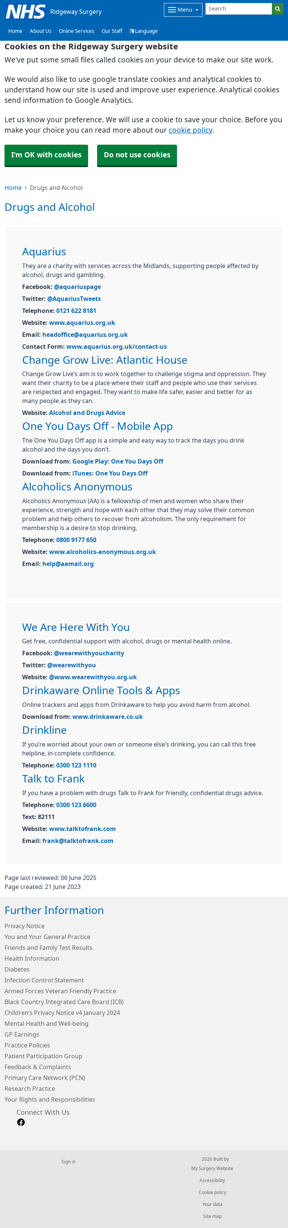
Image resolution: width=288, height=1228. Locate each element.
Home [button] (15, 31)
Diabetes (17, 969)
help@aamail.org (68, 564)
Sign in (68, 1162)
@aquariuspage (77, 287)
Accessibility (212, 1180)
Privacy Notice (24, 926)
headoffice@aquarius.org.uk (85, 335)
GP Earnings (21, 1034)
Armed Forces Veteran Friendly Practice (60, 991)
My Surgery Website (212, 1168)
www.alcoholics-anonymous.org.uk (102, 552)
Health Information (31, 958)
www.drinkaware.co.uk (107, 717)
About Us (40, 31)
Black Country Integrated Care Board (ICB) (64, 1002)
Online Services (76, 31)
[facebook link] (21, 1122)
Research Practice (29, 1089)
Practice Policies (27, 1045)
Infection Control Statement (44, 980)
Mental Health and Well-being (46, 1024)
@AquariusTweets (74, 299)
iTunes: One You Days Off (109, 473)
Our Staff (112, 31)
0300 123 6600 (76, 805)
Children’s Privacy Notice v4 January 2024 (62, 1013)
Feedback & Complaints (37, 1067)
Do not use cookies (137, 154)
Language (146, 31)
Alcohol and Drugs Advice (87, 413)
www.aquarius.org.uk (82, 323)
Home (13, 188)
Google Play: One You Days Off (117, 461)
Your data (212, 1204)
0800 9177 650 (76, 540)
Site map (212, 1216)
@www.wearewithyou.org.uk (93, 677)
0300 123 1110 (76, 765)
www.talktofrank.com (82, 829)
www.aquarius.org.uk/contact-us (116, 347)
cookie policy (190, 130)
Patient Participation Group (43, 1056)
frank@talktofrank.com (78, 841)
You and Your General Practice (47, 937)
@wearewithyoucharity (89, 653)
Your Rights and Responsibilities (49, 1099)
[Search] (278, 9)
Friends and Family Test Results (48, 948)
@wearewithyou (71, 665)
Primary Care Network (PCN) (44, 1078)
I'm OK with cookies (46, 154)
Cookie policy (212, 1192)
